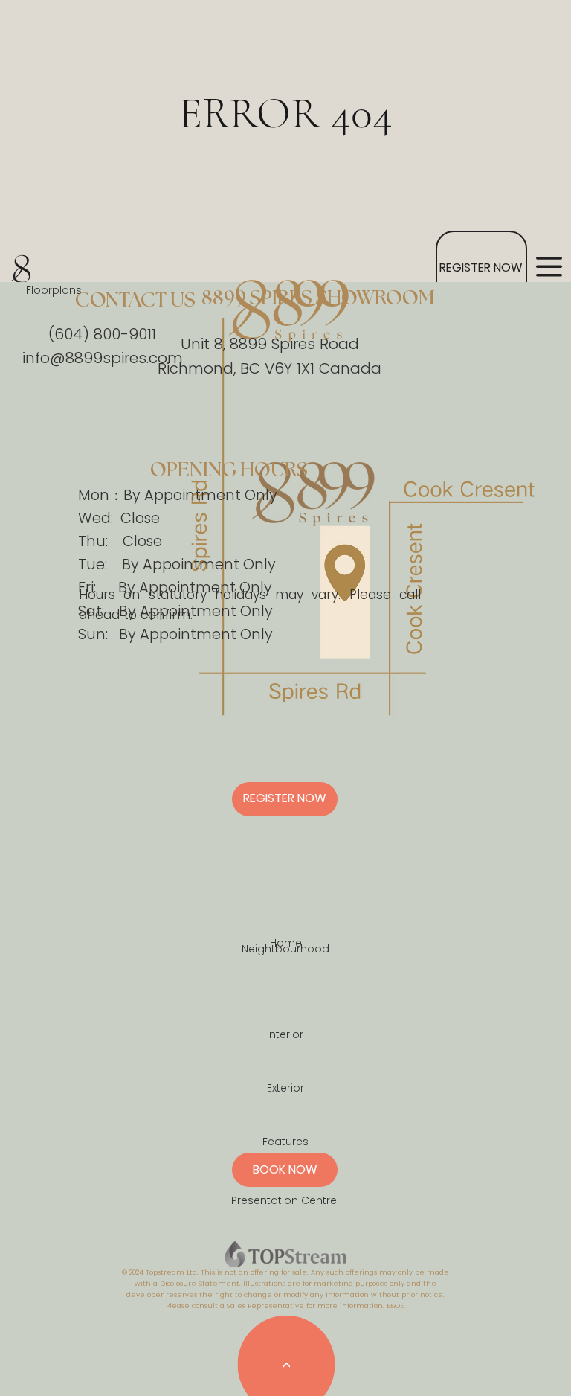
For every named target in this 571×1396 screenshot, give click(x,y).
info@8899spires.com (102, 358)
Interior (285, 1034)
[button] (549, 267)
